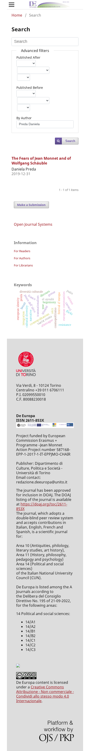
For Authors (22, 258)
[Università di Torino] (26, 377)
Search (70, 141)
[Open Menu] (11, 4)
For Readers (22, 251)
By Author (24, 118)
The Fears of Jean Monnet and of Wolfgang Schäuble (41, 161)
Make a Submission (31, 205)
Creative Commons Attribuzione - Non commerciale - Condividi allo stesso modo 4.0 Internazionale (45, 694)
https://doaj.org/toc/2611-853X (41, 506)
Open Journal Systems (33, 224)
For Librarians (23, 265)
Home (17, 15)
